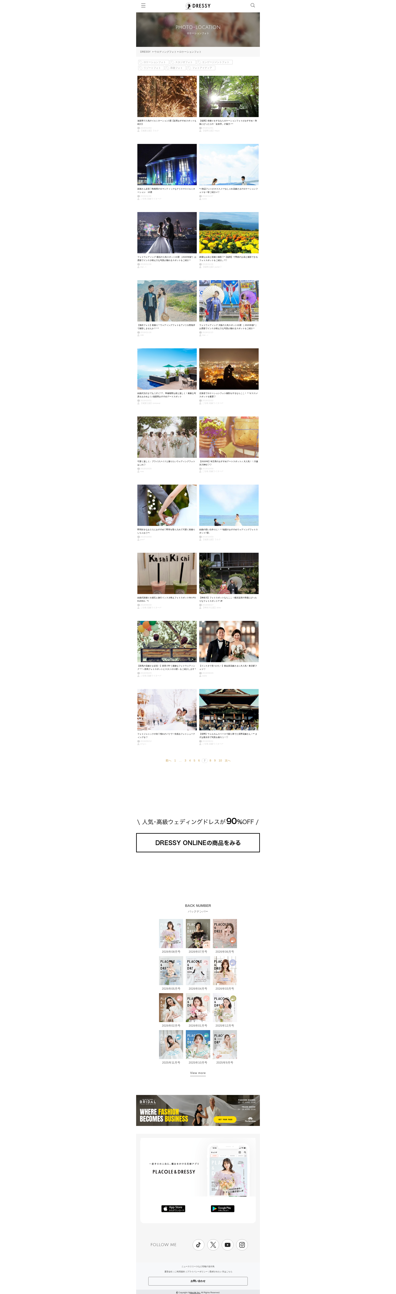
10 (220, 760)
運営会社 (168, 1271)
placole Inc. (195, 1292)
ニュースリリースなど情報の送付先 (198, 1266)
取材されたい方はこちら (221, 1271)
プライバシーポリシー (197, 1271)
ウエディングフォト (165, 51)
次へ (228, 760)
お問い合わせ (198, 1281)
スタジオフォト (184, 62)
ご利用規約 (180, 1271)
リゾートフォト (152, 67)
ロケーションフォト (190, 51)
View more (198, 1073)
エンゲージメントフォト (215, 62)
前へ (168, 760)
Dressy (198, 6)
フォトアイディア (202, 67)
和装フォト (176, 67)
